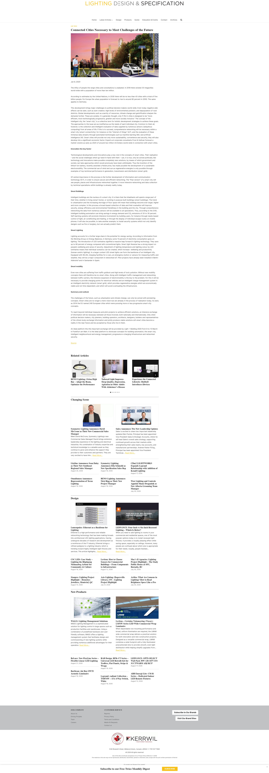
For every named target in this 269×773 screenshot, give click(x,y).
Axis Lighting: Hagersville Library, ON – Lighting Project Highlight (113, 580)
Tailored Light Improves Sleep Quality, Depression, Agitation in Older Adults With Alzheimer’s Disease (113, 383)
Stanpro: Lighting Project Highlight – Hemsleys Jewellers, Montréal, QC (82, 580)
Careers (73, 722)
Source (73, 343)
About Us (74, 713)
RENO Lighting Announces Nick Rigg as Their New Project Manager (113, 481)
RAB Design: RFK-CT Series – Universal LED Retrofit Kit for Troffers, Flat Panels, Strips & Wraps (114, 662)
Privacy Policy (109, 716)
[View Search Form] (181, 20)
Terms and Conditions (111, 719)
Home (94, 20)
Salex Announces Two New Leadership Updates (137, 429)
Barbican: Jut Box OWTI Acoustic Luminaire (82, 672)
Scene (136, 20)
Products (128, 20)
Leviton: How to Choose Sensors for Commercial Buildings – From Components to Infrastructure (114, 563)
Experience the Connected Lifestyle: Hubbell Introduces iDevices (144, 382)
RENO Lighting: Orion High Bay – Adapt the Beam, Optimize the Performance (84, 382)
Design (118, 20)
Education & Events (150, 20)
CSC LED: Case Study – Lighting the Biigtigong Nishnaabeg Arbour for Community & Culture (82, 563)
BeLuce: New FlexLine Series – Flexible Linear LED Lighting (85, 659)
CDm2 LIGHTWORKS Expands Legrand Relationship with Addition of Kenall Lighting (144, 467)
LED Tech (74, 26)
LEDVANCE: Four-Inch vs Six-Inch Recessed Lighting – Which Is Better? (136, 528)
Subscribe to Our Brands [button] (185, 712)
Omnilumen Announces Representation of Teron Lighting (82, 481)
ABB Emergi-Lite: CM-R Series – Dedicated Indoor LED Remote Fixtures (142, 676)
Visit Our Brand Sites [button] (186, 718)
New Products (78, 592)
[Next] (155, 375)
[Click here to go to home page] (80, 20)
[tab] (110, 392)
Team (73, 719)
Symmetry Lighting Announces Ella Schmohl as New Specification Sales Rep (113, 466)
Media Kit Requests (110, 722)
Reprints (107, 713)
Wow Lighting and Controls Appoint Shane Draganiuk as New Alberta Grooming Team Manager (144, 485)
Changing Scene (80, 399)
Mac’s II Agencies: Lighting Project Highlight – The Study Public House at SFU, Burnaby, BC (144, 563)
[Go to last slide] (74, 375)
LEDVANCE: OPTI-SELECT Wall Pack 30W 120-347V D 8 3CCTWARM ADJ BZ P (144, 661)
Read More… (97, 455)
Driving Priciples (76, 716)
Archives (173, 20)
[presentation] (84, 368)
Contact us (108, 725)
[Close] (267, 766)
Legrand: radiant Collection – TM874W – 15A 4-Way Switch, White (114, 678)
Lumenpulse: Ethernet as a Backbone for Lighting (89, 528)
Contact (164, 20)
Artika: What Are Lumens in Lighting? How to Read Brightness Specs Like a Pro (144, 580)
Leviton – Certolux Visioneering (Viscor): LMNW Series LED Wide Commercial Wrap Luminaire (136, 623)
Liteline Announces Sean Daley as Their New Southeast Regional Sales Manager (85, 466)
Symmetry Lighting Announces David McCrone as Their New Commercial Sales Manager (90, 431)
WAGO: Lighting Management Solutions (89, 621)
